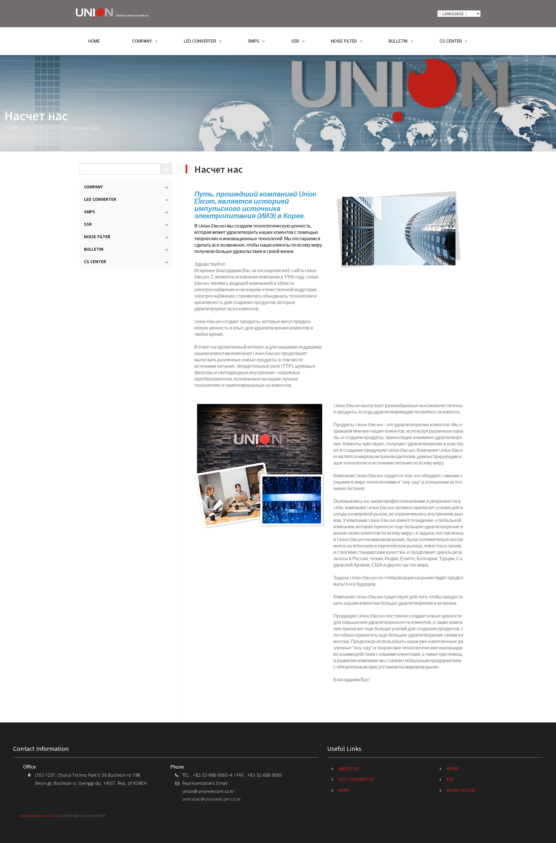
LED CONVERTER (200, 41)
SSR (295, 41)
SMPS (253, 41)
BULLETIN (398, 41)
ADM (101, 815)
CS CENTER (451, 41)
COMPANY (142, 41)
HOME (94, 41)
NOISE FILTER (344, 41)
